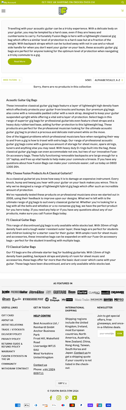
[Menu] (3, 11)
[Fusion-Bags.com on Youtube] (74, 399)
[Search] (122, 2)
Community (9, 364)
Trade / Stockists (13, 329)
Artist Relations (12, 324)
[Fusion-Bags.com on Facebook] (51, 399)
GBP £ (61, 383)
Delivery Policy (12, 334)
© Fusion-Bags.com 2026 (63, 391)
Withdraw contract (15, 368)
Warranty (8, 351)
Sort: (89, 80)
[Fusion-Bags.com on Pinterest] (66, 399)
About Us (7, 320)
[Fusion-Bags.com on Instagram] (59, 399)
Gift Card (8, 315)
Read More (19, 61)
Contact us (40, 364)
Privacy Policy (11, 339)
